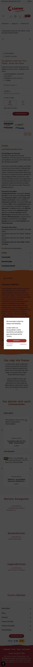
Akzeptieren (16, 340)
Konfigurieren (23, 344)
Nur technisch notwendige (10, 344)
